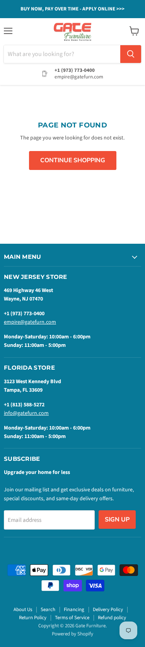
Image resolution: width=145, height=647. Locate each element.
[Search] (130, 54)
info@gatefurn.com (26, 413)
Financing (74, 609)
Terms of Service (72, 617)
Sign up (117, 519)
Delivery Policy (108, 609)
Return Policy (32, 617)
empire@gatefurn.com (30, 322)
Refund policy (112, 617)
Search (48, 609)
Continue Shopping (72, 160)
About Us (23, 609)
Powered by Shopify (72, 633)
